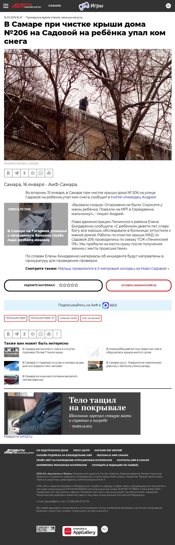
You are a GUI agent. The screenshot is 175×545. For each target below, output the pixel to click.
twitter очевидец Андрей (133, 197)
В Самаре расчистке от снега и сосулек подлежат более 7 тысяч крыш (48, 350)
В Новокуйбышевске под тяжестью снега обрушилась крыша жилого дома (133, 350)
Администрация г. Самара (21, 163)
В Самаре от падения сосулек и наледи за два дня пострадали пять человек (53, 364)
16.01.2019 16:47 (13, 17)
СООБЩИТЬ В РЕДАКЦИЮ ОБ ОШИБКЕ (115, 465)
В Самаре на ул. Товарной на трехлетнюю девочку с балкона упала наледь (133, 364)
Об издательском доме (52, 450)
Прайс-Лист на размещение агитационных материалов (74, 460)
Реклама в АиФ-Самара (112, 455)
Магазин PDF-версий (108, 450)
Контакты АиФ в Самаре (133, 460)
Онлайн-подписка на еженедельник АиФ (64, 455)
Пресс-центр (81, 450)
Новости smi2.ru (18, 437)
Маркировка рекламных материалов (61, 465)
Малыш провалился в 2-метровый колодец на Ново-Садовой (112, 269)
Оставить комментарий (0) (138, 285)
